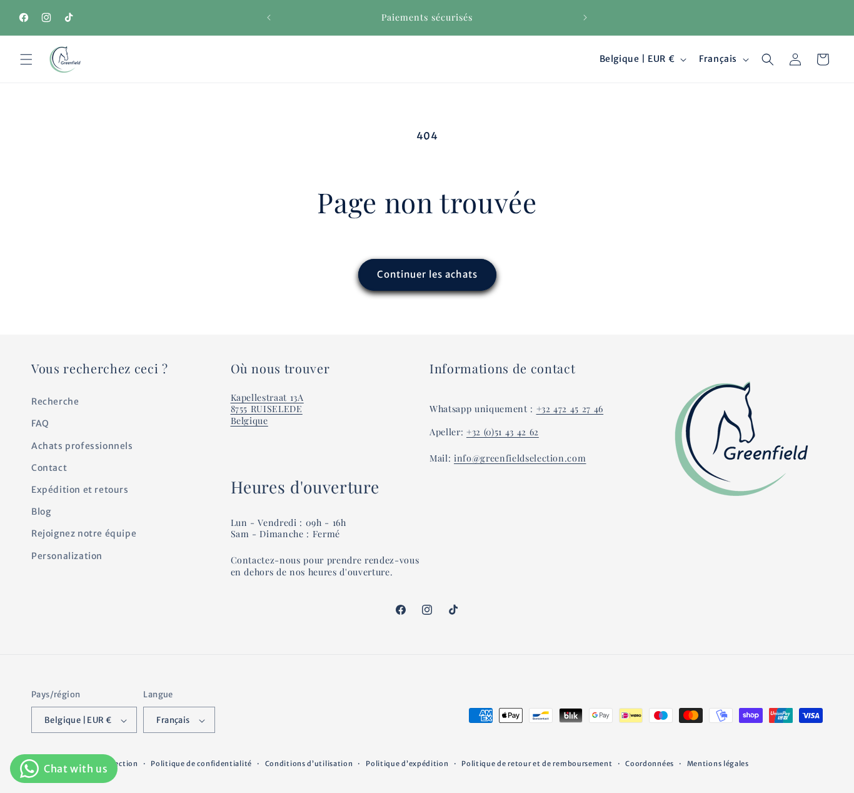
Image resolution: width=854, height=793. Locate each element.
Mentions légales (718, 763)
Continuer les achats (427, 274)
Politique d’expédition (407, 763)
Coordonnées (649, 763)
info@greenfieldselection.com (520, 458)
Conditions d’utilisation (309, 763)
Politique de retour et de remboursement (536, 763)
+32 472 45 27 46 (570, 409)
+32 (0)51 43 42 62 (502, 432)
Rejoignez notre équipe (83, 534)
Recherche (55, 401)
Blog (41, 511)
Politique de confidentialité (201, 763)
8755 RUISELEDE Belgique (267, 415)
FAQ (40, 424)
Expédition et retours (80, 489)
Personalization (67, 556)
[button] (26, 59)
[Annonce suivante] (585, 17)
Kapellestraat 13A (267, 397)
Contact (49, 467)
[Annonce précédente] (269, 17)
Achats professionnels (82, 446)
